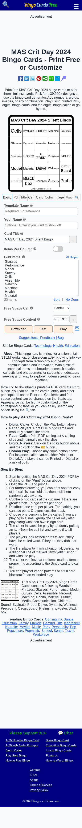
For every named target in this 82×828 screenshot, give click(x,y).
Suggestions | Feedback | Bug (41, 338)
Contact (35, 769)
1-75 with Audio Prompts (22, 745)
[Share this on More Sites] (45, 78)
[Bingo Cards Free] (41, 7)
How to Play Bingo (18, 760)
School (46, 630)
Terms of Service (41, 784)
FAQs (33, 774)
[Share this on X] (32, 78)
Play (63, 329)
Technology (42, 345)
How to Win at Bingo (59, 760)
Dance (68, 619)
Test (43, 329)
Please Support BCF (28, 733)
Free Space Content (20, 319)
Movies (25, 627)
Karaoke (11, 627)
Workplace (41, 634)
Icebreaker (72, 623)
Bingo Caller (14, 750)
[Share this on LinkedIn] (26, 78)
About (34, 779)
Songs (58, 630)
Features (52, 755)
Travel (69, 630)
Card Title (12, 233)
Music (36, 627)
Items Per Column (18, 249)
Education (72, 345)
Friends (35, 623)
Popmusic (32, 630)
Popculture (15, 630)
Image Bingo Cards (58, 750)
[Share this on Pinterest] (38, 78)
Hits (59, 623)
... (73, 239)
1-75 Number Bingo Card (22, 740)
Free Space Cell (16, 308)
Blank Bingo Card (57, 740)
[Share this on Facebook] (20, 78)
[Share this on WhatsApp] (51, 78)
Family (23, 623)
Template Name (16, 205)
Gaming (49, 623)
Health (58, 345)
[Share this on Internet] (63, 78)
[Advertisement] (41, 28)
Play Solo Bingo (16, 755)
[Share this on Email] (57, 78)
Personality (60, 627)
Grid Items (12, 257)
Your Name (13, 219)
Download (18, 329)
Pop (73, 627)
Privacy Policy (39, 789)
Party (46, 627)
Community (53, 619)
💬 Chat (65, 733)
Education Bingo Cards (61, 745)
